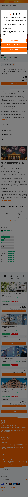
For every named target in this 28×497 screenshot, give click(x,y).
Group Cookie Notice (19, 36)
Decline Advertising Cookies (14, 44)
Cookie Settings (14, 40)
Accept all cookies (14, 49)
